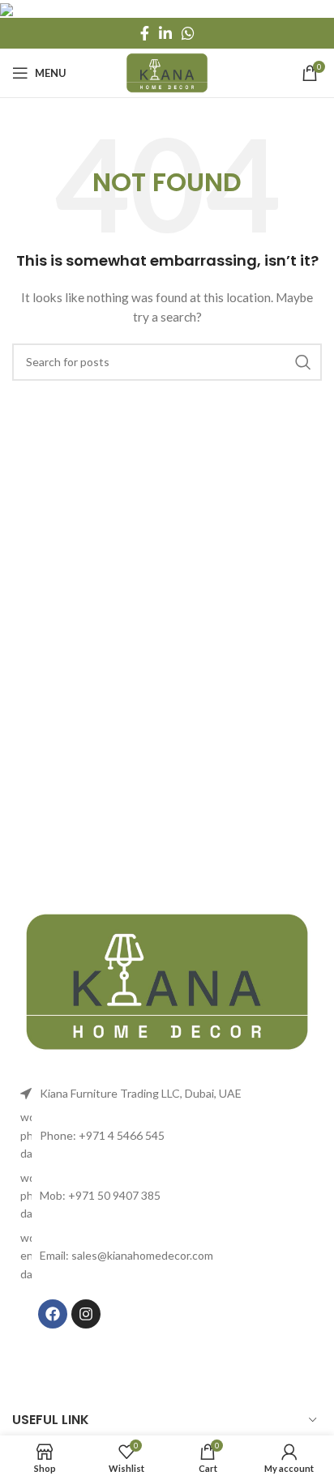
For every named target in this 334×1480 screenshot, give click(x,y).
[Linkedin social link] (165, 33)
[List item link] (167, 1135)
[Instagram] (86, 1314)
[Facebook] (52, 1314)
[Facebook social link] (144, 33)
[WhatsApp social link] (188, 33)
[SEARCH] (303, 362)
